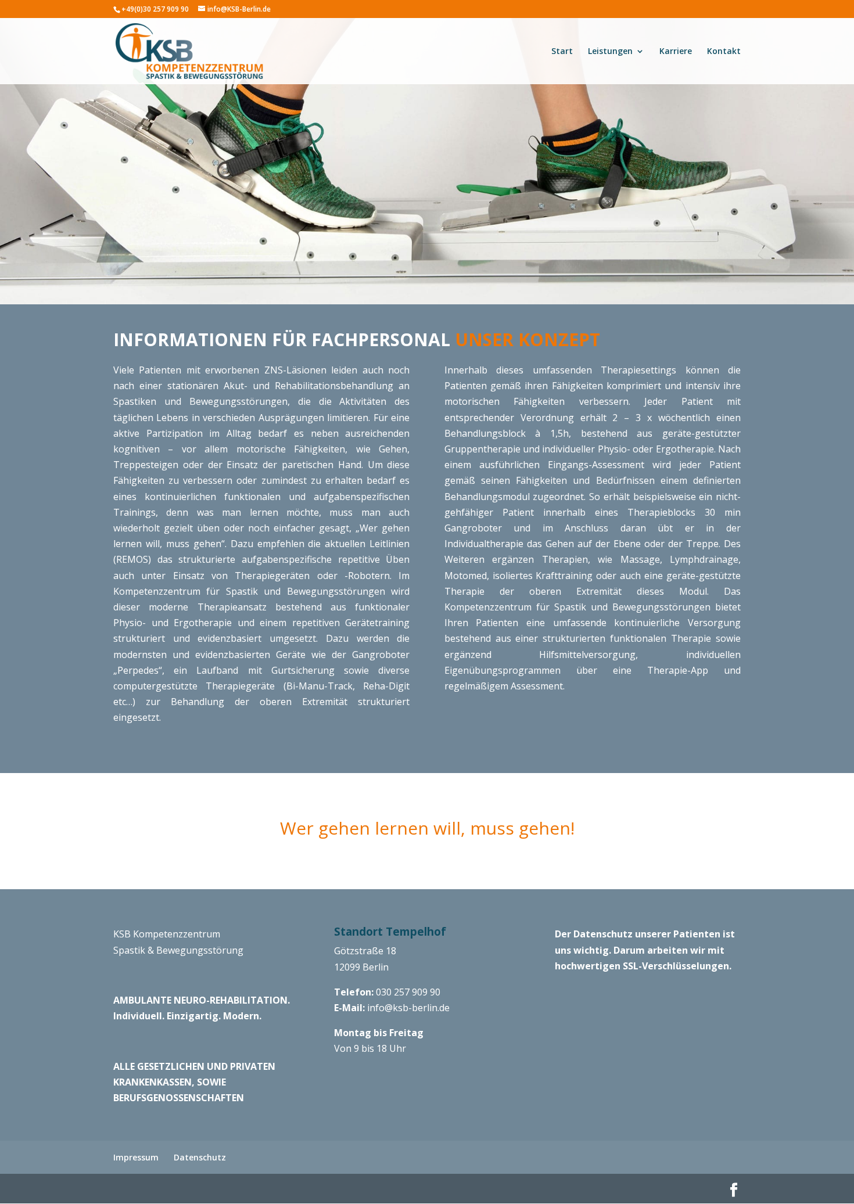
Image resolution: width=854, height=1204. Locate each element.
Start (562, 51)
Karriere (675, 51)
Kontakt (724, 51)
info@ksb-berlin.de (408, 1007)
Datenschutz (200, 1157)
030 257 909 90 (408, 992)
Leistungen (610, 51)
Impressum (136, 1157)
